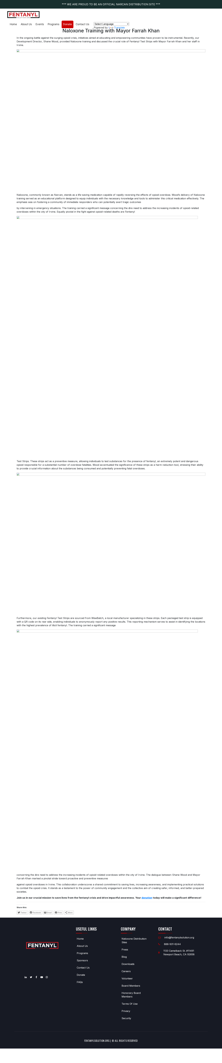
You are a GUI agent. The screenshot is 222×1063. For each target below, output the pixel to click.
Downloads (128, 964)
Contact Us (82, 24)
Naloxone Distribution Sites (134, 940)
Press (125, 949)
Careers (126, 971)
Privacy (126, 1011)
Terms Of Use (130, 1003)
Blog (124, 956)
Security (126, 1018)
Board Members (131, 985)
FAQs (80, 982)
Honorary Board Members (131, 994)
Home (13, 24)
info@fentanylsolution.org (179, 937)
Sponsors (82, 960)
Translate (119, 27)
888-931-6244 (172, 944)
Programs (53, 24)
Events (40, 24)
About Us (26, 24)
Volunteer (127, 978)
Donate (67, 24)
